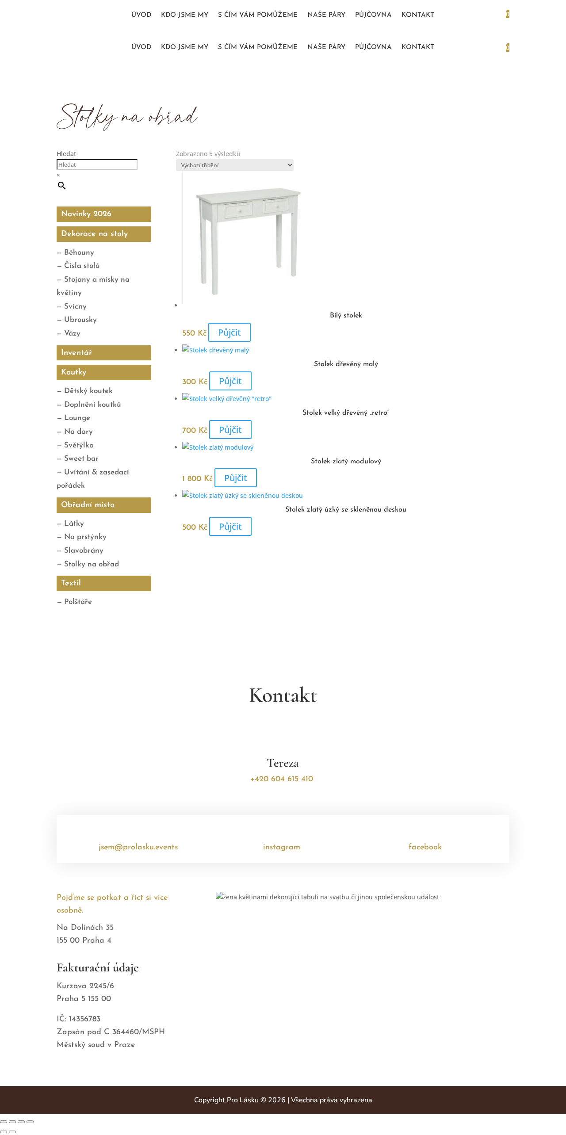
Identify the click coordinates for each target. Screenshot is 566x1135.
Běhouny (79, 252)
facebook (425, 848)
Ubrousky (80, 320)
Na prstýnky (85, 537)
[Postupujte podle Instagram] (95, 15)
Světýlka (79, 445)
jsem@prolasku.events (138, 848)
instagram (281, 848)
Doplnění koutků (92, 405)
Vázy (72, 333)
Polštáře (78, 602)
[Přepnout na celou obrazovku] (12, 1121)
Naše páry (326, 15)
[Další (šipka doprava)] (12, 1132)
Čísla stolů (82, 266)
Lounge (77, 418)
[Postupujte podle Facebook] (78, 15)
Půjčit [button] (229, 332)
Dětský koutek (88, 391)
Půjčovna (373, 15)
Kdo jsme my (184, 15)
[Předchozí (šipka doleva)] (3, 1132)
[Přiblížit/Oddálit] (3, 1121)
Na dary (78, 432)
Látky (74, 523)
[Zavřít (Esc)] (30, 1121)
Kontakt (418, 15)
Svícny (75, 306)
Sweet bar (81, 458)
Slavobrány (83, 550)
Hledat (66, 153)
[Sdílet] (21, 1121)
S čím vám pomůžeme (258, 15)
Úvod (141, 15)
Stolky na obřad (91, 564)
